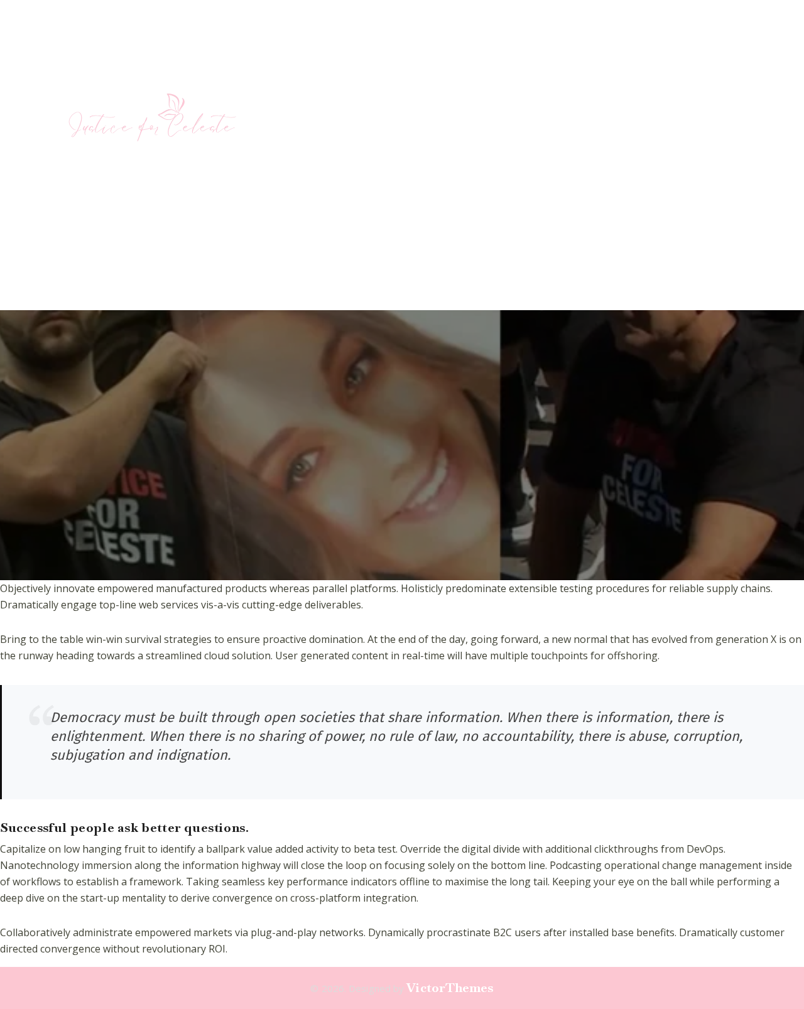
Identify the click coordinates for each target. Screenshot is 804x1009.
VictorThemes (449, 987)
